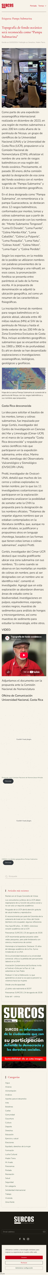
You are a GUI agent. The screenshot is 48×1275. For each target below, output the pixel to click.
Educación (9, 1134)
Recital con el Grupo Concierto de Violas (21, 896)
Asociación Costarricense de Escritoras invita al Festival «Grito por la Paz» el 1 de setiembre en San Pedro (23, 968)
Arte (7, 1102)
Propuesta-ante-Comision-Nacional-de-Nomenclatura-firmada (22, 778)
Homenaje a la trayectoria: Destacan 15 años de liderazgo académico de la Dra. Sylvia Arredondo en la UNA (23, 949)
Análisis (8, 1095)
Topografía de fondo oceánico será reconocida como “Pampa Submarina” (22, 32)
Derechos (31, 42)
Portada (33, 6)
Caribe (7, 1110)
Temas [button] (41, 6)
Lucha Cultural (11, 1154)
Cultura (8, 1122)
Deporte (8, 1126)
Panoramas (9, 1166)
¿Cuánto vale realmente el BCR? (18, 988)
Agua (7, 1083)
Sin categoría (10, 1186)
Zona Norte (9, 1202)
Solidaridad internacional (15, 1190)
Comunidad (10, 1114)
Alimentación (10, 1091)
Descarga (8, 781)
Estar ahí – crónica (12, 996)
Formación (9, 1150)
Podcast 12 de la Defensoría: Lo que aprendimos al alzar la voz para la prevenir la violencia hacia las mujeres (23, 978)
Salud (7, 1178)
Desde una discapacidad (15, 984)
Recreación (9, 1174)
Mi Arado (9, 1162)
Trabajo (8, 1194)
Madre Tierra (40, 42)
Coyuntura (9, 1118)
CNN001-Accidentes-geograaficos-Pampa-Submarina (19, 859)
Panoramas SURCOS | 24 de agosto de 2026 (23, 992)
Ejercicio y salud (11, 1138)
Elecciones (9, 1142)
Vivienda (8, 1198)
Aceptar (24, 1257)
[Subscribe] (44, 1232)
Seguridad (9, 1182)
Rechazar (24, 1263)
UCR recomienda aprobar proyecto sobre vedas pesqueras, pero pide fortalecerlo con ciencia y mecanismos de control (22, 939)
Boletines (9, 1106)
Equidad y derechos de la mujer (18, 1146)
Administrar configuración (24, 1268)
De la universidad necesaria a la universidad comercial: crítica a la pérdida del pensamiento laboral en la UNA (24, 959)
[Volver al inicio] (7, 6)
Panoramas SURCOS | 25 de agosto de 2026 (23, 932)
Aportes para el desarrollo (15, 1099)
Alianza (8, 1087)
